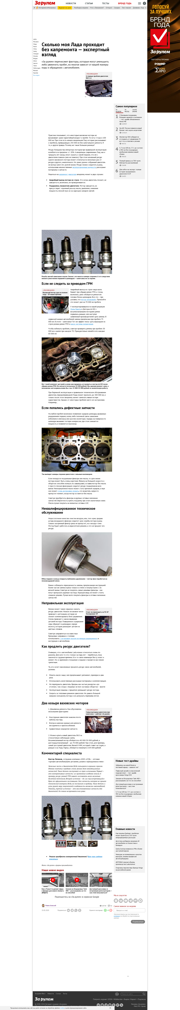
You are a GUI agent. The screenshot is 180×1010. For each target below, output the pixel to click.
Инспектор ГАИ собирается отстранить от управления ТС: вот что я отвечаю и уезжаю (130, 139)
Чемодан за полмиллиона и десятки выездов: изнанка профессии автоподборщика (129, 856)
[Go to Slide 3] (82, 843)
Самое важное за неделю (125, 906)
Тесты (105, 3)
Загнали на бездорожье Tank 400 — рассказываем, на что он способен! (128, 779)
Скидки (117, 7)
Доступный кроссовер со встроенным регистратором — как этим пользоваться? (129, 786)
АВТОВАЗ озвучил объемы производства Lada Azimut (125, 863)
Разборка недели (81, 7)
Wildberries (118, 999)
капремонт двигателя (67, 174)
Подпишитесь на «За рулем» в (77, 897)
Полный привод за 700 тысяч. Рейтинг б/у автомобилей (130, 162)
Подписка (142, 999)
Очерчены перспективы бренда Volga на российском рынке (129, 869)
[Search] (144, 994)
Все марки (36, 75)
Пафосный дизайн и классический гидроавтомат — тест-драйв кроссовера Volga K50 (128, 773)
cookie (62, 1008)
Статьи (89, 3)
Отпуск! (109, 7)
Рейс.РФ (137, 1006)
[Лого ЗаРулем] (45, 3)
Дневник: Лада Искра (141, 7)
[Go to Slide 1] (61, 843)
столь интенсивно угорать (68, 491)
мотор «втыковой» (88, 299)
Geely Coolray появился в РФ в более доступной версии (129, 850)
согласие (117, 916)
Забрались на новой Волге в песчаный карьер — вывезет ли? (127, 766)
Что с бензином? (97, 7)
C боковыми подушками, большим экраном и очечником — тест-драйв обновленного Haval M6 (130, 118)
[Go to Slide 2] (71, 843)
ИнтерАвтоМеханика (47, 7)
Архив (143, 1006)
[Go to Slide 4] (93, 843)
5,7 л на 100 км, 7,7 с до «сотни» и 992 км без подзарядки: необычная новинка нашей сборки (131, 151)
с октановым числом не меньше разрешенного (78, 638)
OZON (110, 999)
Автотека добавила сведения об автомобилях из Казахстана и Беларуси (127, 843)
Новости (71, 3)
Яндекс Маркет (130, 999)
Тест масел (126, 7)
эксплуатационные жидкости (84, 167)
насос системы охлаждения (82, 324)
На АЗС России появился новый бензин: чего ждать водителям (130, 129)
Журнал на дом (65, 7)
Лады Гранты (75, 309)
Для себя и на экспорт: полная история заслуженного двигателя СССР (130, 171)
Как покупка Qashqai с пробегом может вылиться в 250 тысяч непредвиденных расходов (127, 835)
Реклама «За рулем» (138, 1004)
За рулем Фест (40, 993)
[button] (110, 1008)
